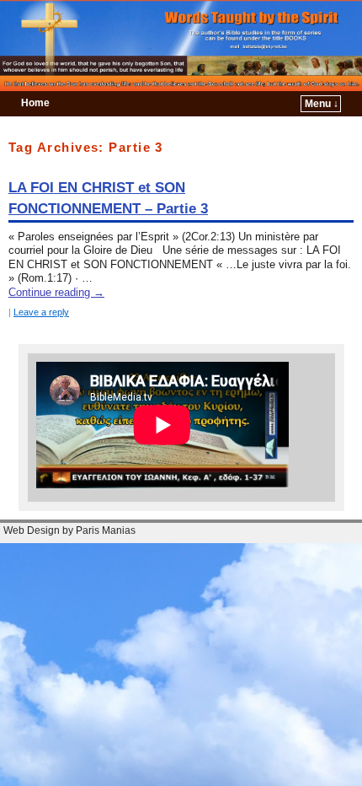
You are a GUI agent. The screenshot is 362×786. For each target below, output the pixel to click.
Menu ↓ (321, 104)
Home (35, 103)
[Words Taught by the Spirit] (181, 45)
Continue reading (56, 292)
